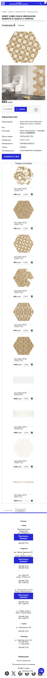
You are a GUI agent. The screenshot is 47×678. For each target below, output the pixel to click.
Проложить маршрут (23, 537)
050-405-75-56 (23, 581)
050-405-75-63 (23, 568)
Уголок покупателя (23, 661)
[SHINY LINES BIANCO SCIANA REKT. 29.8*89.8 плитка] (23, 380)
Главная (4, 11)
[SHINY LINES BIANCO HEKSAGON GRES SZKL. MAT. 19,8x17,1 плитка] (23, 448)
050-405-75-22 (23, 631)
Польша (23, 147)
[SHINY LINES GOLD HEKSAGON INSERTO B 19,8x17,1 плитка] (23, 278)
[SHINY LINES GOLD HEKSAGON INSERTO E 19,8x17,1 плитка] (23, 346)
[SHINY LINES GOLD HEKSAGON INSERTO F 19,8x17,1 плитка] (23, 210)
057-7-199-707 (23, 618)
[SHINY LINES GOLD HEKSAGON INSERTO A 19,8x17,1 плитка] (23, 312)
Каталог (10, 11)
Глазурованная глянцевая (31, 150)
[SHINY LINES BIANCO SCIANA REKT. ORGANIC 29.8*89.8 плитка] (23, 414)
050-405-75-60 (23, 616)
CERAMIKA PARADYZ (27, 143)
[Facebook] (7, 673)
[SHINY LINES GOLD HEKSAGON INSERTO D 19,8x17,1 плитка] (23, 244)
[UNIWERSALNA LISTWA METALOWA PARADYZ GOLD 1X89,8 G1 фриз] (23, 482)
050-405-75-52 (23, 602)
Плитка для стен (20, 11)
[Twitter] (13, 673)
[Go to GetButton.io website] (41, 675)
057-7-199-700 (23, 582)
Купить (22, 109)
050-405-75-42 (23, 566)
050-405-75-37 (23, 543)
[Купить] (31, 194)
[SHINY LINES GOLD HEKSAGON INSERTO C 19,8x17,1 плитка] (23, 176)
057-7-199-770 (23, 604)
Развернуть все (11, 157)
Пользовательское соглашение (23, 664)
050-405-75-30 (23, 647)
